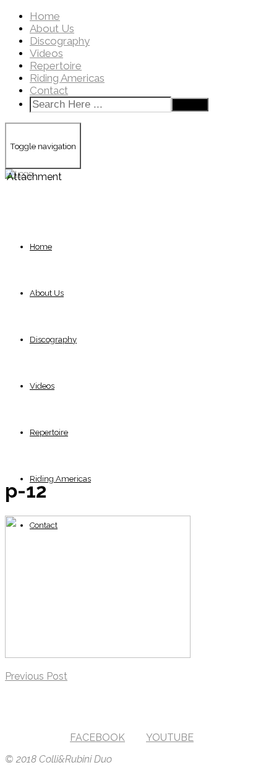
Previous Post (36, 676)
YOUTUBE (170, 737)
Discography (60, 41)
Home (45, 16)
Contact (49, 90)
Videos (46, 53)
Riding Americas (67, 78)
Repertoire (56, 65)
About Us (52, 28)
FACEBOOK (97, 737)
